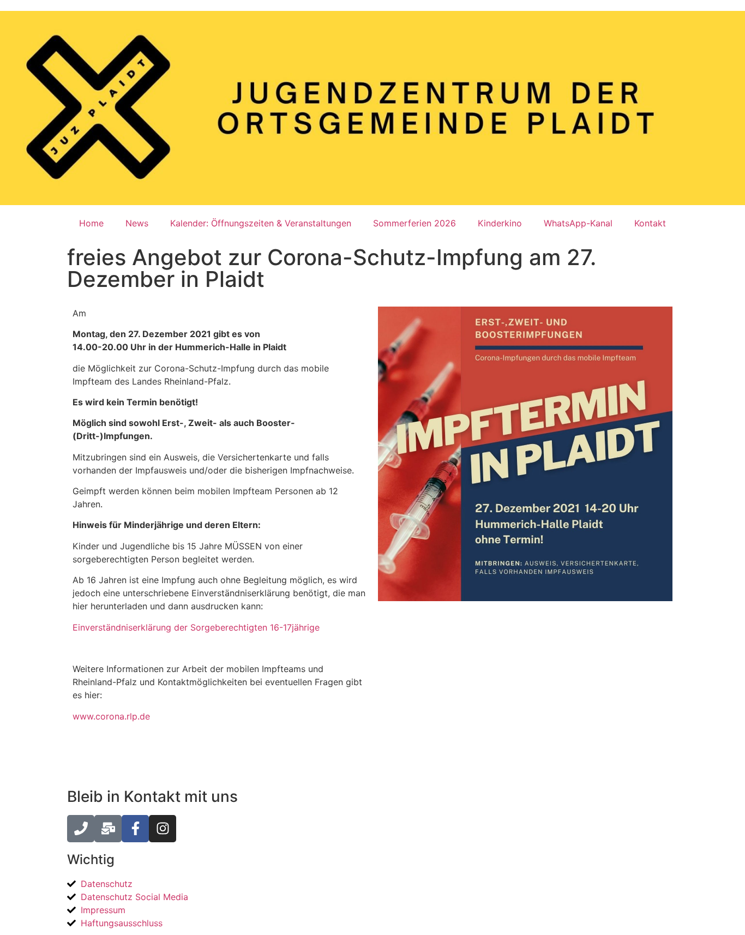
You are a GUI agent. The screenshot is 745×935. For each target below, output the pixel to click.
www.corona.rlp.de (111, 716)
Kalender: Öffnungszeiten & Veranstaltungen (260, 223)
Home (91, 223)
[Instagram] (162, 828)
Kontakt (650, 223)
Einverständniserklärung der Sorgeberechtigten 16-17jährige (196, 627)
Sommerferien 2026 (414, 223)
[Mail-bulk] (108, 828)
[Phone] (80, 828)
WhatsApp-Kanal (578, 223)
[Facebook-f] (135, 828)
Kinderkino (500, 223)
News (136, 223)
